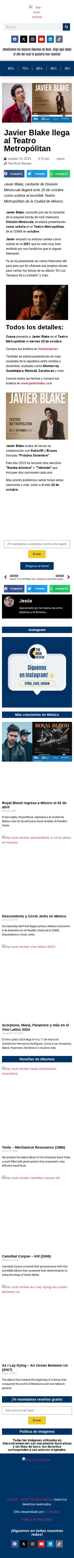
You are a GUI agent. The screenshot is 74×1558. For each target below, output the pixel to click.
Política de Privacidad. (37, 1519)
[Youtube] (41, 39)
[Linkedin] (50, 39)
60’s (11, 68)
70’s (25, 68)
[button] (14, 173)
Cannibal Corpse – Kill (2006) (26, 1256)
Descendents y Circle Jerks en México (34, 916)
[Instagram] (32, 39)
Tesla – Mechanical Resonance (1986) (33, 1147)
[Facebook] (14, 39)
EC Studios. (52, 1512)
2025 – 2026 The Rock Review (30, 1499)
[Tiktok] (59, 39)
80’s (39, 68)
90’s (54, 68)
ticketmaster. (48, 349)
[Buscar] (66, 27)
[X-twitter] (23, 39)
